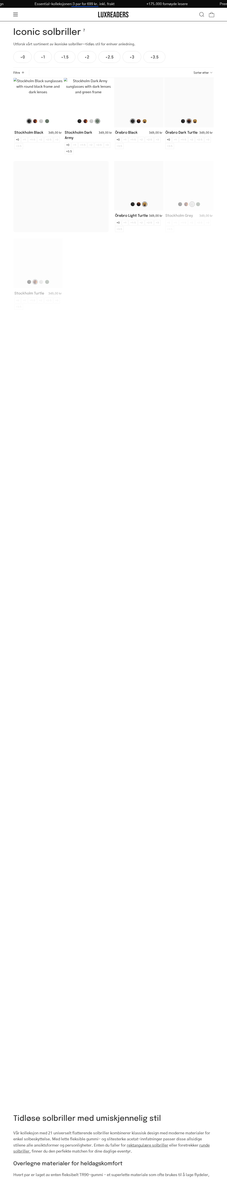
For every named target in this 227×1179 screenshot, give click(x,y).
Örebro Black (126, 132)
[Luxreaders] (113, 15)
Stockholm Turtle (29, 293)
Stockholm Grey (179, 215)
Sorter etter (201, 73)
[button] (201, 14)
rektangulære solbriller (147, 1145)
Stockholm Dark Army (78, 135)
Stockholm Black (28, 132)
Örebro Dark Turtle (181, 132)
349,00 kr (55, 132)
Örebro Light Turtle (131, 215)
